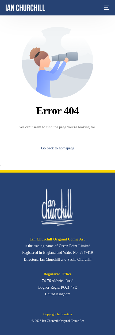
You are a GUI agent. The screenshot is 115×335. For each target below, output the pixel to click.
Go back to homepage (57, 148)
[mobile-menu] (106, 8)
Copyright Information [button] (57, 314)
